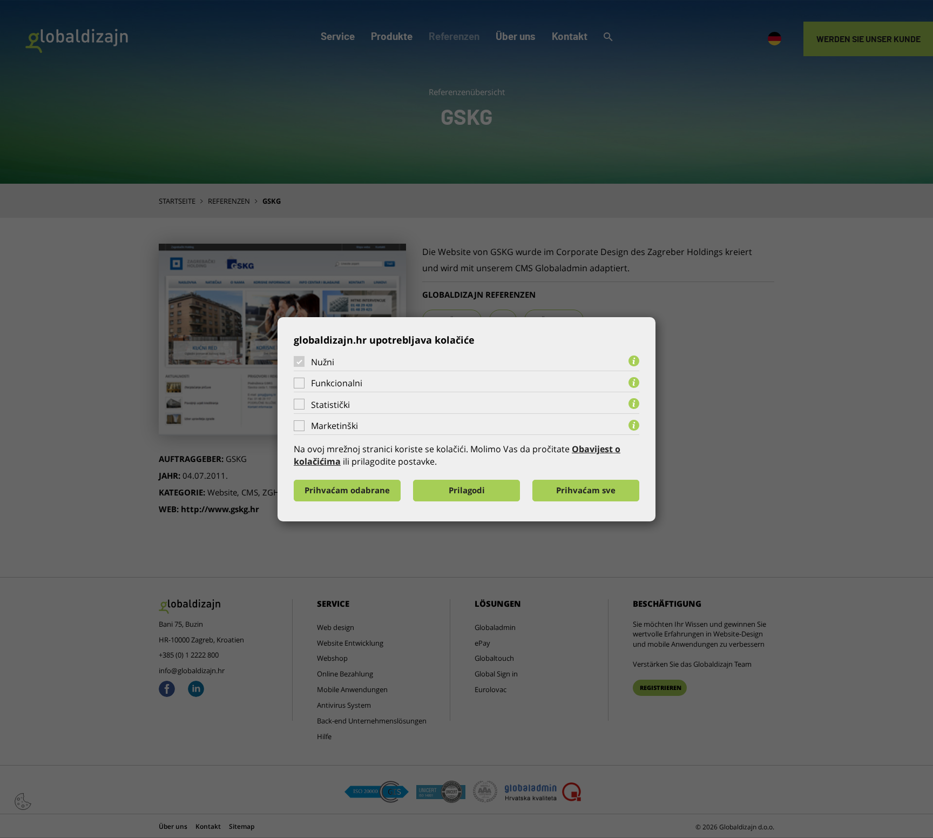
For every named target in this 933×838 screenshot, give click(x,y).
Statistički (330, 405)
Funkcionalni (336, 383)
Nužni (322, 361)
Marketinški (334, 426)
